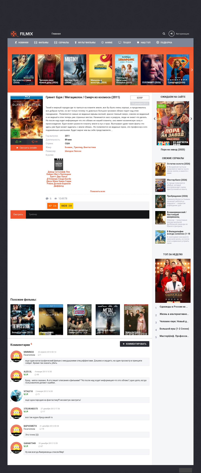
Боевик (69, 147)
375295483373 (31, 409)
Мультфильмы (86, 42)
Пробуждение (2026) (177, 196)
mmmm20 (29, 352)
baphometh (30, 426)
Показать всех (97, 191)
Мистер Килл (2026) (177, 180)
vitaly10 (28, 391)
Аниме (108, 42)
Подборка (166, 42)
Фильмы (43, 42)
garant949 (30, 443)
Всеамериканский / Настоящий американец (176, 214)
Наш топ (146, 42)
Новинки (23, 42)
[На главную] (24, 33)
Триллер (78, 147)
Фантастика (89, 147)
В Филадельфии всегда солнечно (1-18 (178, 232)
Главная (56, 33)
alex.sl (28, 371)
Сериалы (64, 42)
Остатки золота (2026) (178, 164)
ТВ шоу (127, 42)
